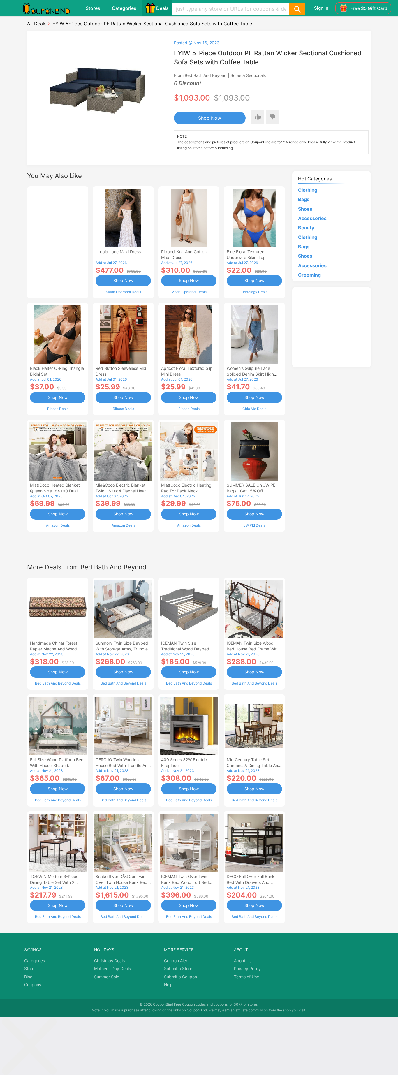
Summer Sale (106, 976)
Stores (93, 8)
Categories (124, 8)
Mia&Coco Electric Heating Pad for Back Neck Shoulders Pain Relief (186, 491)
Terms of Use (246, 976)
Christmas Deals (109, 960)
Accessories (312, 218)
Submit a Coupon (180, 976)
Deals (162, 8)
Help (168, 984)
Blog (28, 976)
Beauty (306, 228)
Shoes (305, 209)
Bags (303, 199)
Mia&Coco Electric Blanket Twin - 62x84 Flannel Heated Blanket (123, 491)
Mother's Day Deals (112, 968)
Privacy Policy (247, 968)
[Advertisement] (57, 241)
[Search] (297, 9)
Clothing (307, 190)
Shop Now (209, 118)
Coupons (32, 984)
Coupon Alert (176, 960)
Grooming (309, 275)
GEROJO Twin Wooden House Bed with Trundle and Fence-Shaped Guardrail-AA (123, 765)
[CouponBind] (51, 8)
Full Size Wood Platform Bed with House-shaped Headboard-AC (57, 765)
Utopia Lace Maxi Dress (118, 251)
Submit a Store (178, 968)
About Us (242, 960)
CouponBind (197, 1010)
